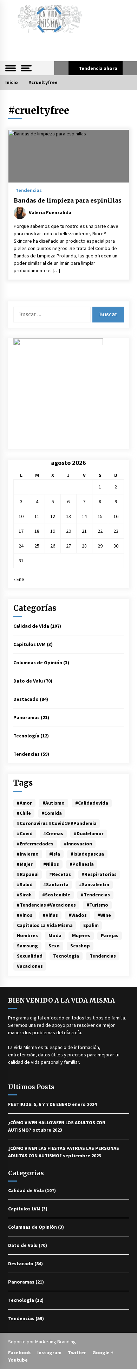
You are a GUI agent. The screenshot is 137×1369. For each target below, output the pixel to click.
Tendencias (28, 190)
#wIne (104, 915)
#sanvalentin (94, 884)
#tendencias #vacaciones (46, 905)
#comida (51, 813)
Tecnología (26, 736)
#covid (25, 833)
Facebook (19, 1352)
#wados (77, 915)
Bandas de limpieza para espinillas (68, 200)
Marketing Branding (55, 1341)
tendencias (103, 956)
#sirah (24, 894)
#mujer (25, 864)
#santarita (55, 884)
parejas (109, 935)
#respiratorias (99, 874)
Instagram (49, 1352)
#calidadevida (91, 803)
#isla (54, 854)
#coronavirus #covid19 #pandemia (57, 823)
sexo (54, 945)
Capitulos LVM (29, 644)
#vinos (24, 915)
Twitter (77, 1352)
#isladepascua (87, 854)
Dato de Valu (28, 681)
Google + (102, 1352)
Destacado (26, 699)
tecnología (66, 956)
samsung (27, 945)
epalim (91, 925)
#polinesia (82, 864)
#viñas (50, 915)
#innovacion (78, 843)
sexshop (80, 945)
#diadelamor (89, 833)
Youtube (18, 1360)
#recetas (60, 874)
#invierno (28, 854)
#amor (24, 803)
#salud (25, 884)
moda (54, 935)
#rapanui (28, 874)
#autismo (54, 803)
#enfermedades (35, 843)
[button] (61, 68)
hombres (27, 935)
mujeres (81, 935)
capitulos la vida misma (45, 925)
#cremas (53, 833)
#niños (51, 864)
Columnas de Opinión (37, 662)
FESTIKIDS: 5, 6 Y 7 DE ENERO (39, 1104)
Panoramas (26, 717)
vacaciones (30, 966)
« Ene (18, 579)
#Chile (24, 813)
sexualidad (30, 956)
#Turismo (97, 905)
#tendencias (95, 894)
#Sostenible (56, 894)
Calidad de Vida (31, 626)
